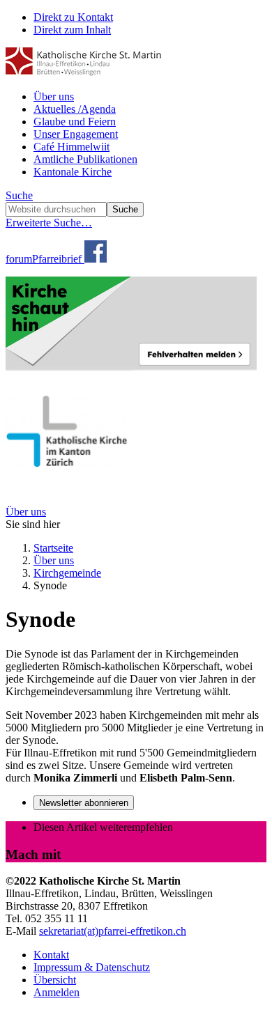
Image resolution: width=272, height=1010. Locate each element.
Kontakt (51, 955)
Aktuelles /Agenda (74, 109)
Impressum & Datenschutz (91, 967)
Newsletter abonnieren (83, 803)
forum (19, 259)
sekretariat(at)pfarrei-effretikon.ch (112, 931)
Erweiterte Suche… (49, 222)
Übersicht (54, 980)
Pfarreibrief (57, 259)
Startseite (53, 548)
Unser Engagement (75, 134)
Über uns (53, 96)
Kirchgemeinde (67, 573)
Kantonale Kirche (72, 172)
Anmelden (56, 992)
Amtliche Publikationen (85, 159)
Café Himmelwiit (71, 147)
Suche (19, 195)
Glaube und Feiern (74, 121)
